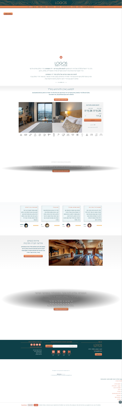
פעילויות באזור (118, 397)
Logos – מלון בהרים (116, 386)
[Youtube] (37, 344)
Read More (24, 405)
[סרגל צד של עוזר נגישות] (120, 402)
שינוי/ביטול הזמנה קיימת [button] (92, 127)
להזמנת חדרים (118, 384)
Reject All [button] (30, 405)
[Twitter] (40, 344)
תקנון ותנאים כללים (38, 351)
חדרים (119, 389)
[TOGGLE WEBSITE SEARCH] (28, 7)
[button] (97, 110)
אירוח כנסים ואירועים (116, 393)
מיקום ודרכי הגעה (117, 387)
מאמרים (119, 399)
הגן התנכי (119, 395)
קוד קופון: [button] (91, 124)
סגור (79, 364)
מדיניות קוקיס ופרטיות (37, 350)
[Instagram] (34, 344)
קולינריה (119, 391)
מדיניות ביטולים (39, 354)
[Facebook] (31, 344)
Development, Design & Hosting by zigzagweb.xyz (62, 375)
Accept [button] (36, 405)
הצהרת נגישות (39, 353)
